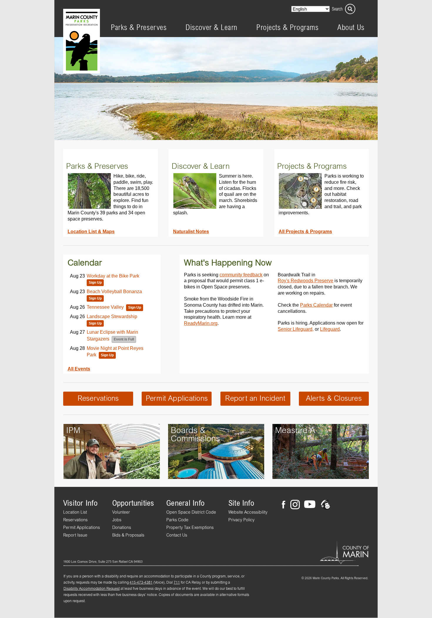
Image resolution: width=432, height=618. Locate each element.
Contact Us (176, 535)
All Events (79, 368)
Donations (121, 528)
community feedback (241, 274)
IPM (73, 431)
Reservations (98, 398)
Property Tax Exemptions (190, 528)
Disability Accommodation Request (91, 589)
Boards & (188, 431)
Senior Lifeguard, (296, 329)
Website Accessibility (247, 512)
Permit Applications (177, 398)
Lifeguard (330, 329)
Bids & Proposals (128, 535)
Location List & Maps (91, 231)
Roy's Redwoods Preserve (305, 280)
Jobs (116, 520)
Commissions (195, 439)
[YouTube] (310, 505)
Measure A (295, 431)
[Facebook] (285, 505)
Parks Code (177, 520)
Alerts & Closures (334, 398)
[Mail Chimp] (326, 505)
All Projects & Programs (305, 231)
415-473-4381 (141, 582)
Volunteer (121, 512)
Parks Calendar (316, 305)
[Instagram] (295, 505)
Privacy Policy (241, 520)
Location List (75, 512)
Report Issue (75, 535)
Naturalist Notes (191, 231)
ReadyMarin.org (200, 323)
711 (177, 582)
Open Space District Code (191, 512)
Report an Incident (255, 398)
